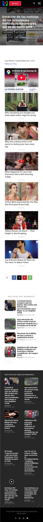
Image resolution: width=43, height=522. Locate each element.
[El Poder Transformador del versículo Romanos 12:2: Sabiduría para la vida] (12, 445)
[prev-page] (6, 362)
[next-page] (9, 362)
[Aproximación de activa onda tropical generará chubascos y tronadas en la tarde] (10, 324)
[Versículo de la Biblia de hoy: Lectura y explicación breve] (10, 337)
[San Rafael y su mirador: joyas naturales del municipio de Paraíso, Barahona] (31, 482)
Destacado (20, 327)
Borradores (9, 502)
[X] (19, 277)
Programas (8, 33)
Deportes (20, 315)
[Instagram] (19, 518)
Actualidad (21, 339)
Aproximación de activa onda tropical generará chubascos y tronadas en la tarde (27, 322)
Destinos (27, 500)
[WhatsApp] (30, 277)
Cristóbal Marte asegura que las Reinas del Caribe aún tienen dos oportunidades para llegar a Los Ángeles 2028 (12, 395)
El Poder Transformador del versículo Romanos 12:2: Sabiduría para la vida (11, 456)
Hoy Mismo (20, 33)
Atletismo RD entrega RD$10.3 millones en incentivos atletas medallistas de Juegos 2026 (27, 351)
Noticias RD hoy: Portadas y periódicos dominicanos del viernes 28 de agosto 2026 (11, 494)
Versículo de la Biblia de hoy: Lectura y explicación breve (26, 335)
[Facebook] (14, 277)
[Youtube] (27, 518)
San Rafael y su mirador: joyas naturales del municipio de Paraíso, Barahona (31, 493)
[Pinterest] (24, 277)
